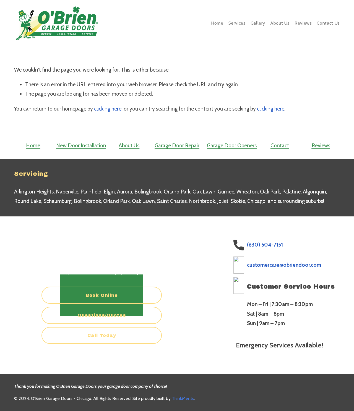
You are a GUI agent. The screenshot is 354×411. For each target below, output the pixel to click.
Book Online (102, 295)
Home (217, 23)
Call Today (101, 335)
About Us (280, 23)
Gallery (258, 23)
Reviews (303, 23)
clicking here (107, 109)
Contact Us (328, 23)
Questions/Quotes (101, 315)
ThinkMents (183, 398)
